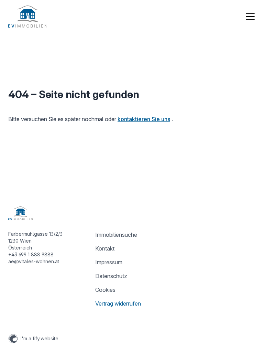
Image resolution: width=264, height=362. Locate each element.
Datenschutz (111, 276)
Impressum (108, 262)
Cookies (105, 289)
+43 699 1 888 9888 (31, 254)
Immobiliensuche (116, 234)
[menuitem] (131, 235)
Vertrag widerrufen (118, 303)
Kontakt (104, 248)
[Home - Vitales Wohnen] (27, 17)
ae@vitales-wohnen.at (33, 261)
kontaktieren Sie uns (144, 119)
